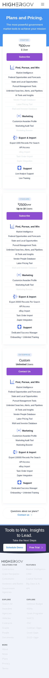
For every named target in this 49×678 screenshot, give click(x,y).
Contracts (7, 623)
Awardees (7, 608)
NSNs (30, 608)
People (5, 632)
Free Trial (34, 547)
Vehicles (6, 618)
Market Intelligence (35, 569)
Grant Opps (33, 632)
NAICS (30, 618)
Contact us (24, 515)
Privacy (6, 663)
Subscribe (24, 57)
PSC (29, 623)
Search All (7, 604)
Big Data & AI (33, 583)
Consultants (8, 578)
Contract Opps (34, 628)
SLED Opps (33, 637)
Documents (8, 637)
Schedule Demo (14, 547)
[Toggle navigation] (42, 4)
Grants (5, 628)
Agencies (7, 613)
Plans (5, 659)
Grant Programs (35, 613)
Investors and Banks (12, 583)
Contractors (8, 569)
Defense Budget (35, 604)
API (28, 588)
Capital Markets (34, 578)
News (5, 654)
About (5, 649)
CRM (28, 574)
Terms (5, 668)
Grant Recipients (10, 574)
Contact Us (24, 371)
